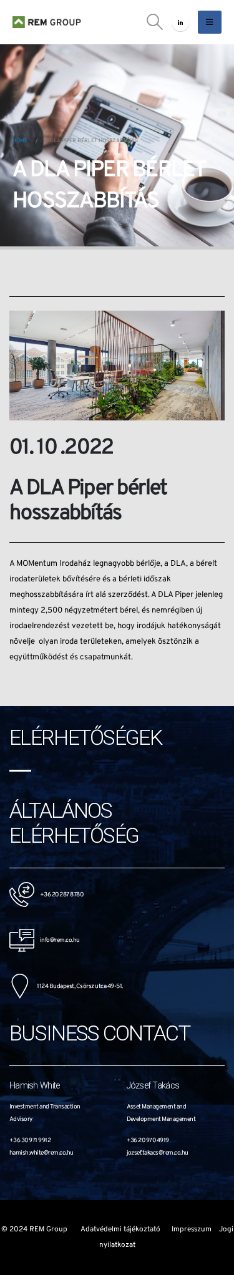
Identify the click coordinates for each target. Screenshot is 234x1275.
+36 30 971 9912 (30, 1141)
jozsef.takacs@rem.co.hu (157, 1153)
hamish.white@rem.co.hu (41, 1153)
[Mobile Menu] (210, 22)
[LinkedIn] (180, 22)
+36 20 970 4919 (148, 1141)
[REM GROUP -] (46, 22)
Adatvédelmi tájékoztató (120, 1229)
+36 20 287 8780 (61, 895)
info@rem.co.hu (57, 940)
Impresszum (192, 1229)
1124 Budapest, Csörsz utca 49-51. (76, 986)
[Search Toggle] (155, 22)
